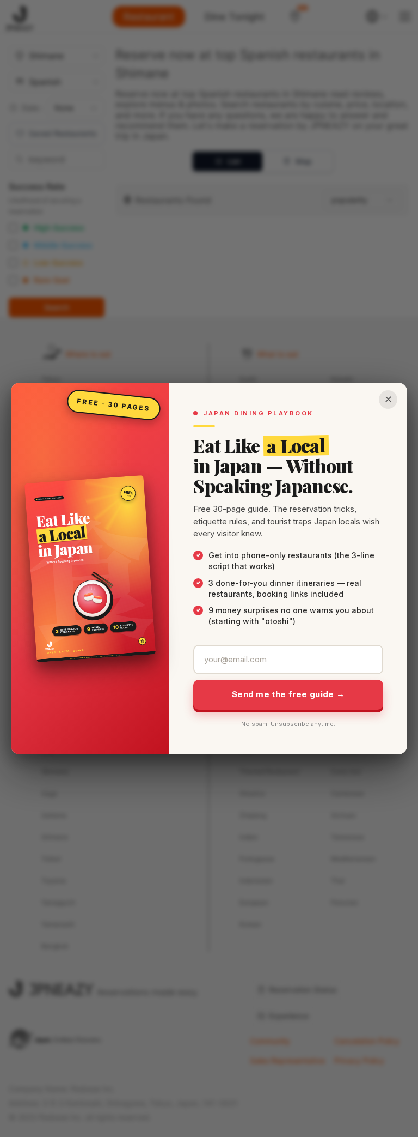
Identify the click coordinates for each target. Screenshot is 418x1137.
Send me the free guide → (288, 694)
